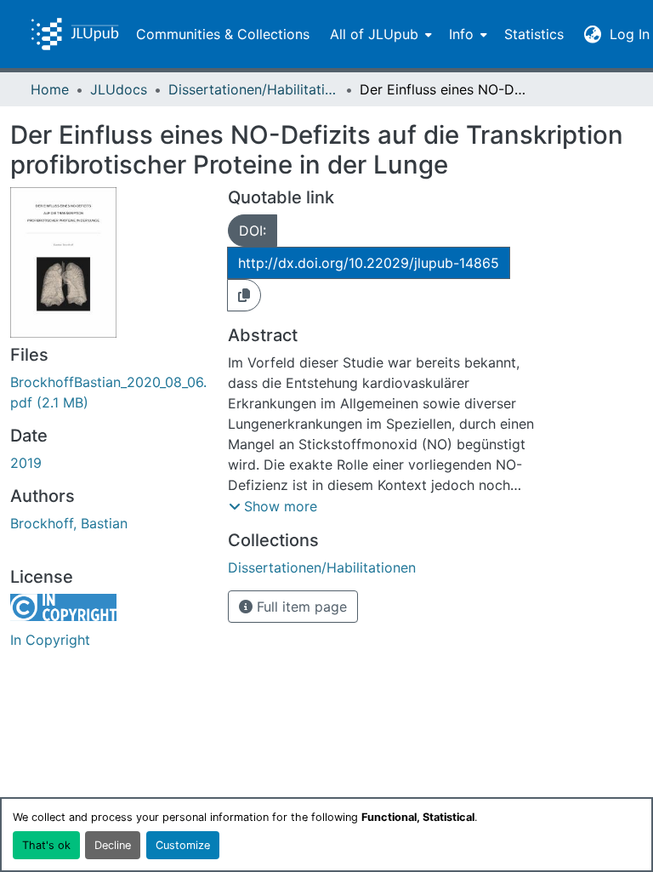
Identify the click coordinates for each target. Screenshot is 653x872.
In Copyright (50, 639)
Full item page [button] (300, 606)
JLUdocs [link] (118, 89)
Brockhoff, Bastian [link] (69, 523)
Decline (112, 845)
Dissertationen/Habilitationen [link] (253, 89)
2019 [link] (26, 462)
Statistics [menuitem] (534, 34)
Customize (183, 845)
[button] (75, 34)
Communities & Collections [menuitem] (222, 34)
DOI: (252, 230)
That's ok (46, 845)
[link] (108, 392)
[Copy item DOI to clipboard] (244, 295)
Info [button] (461, 34)
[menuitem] (379, 34)
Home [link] (50, 89)
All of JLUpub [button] (374, 34)
